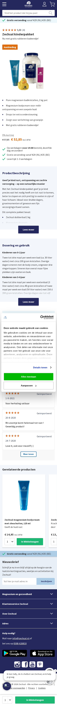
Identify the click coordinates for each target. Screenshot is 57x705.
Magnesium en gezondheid (17, 594)
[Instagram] (17, 664)
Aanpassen (27, 385)
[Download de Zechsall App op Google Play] (14, 653)
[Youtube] (32, 664)
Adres (5, 623)
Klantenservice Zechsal (15, 603)
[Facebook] (25, 664)
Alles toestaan (28, 376)
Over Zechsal (9, 613)
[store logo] (28, 4)
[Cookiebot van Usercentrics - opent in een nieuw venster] (41, 317)
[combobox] (28, 13)
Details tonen (40, 367)
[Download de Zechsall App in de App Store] (42, 653)
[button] (6, 686)
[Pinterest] (40, 664)
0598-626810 (20, 643)
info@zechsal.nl (20, 638)
